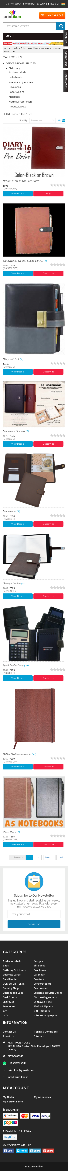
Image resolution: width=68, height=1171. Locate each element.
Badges (38, 961)
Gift (5, 1011)
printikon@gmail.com (20, 1070)
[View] (34, 152)
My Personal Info (13, 1101)
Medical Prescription (20, 101)
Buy (48, 193)
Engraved (9, 1001)
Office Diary (11, 831)
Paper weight (16, 91)
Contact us (9, 1031)
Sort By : (24, 120)
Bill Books (39, 965)
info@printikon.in (18, 1077)
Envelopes (15, 87)
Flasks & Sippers (43, 1006)
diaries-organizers (45, 997)
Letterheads (15, 77)
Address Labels (17, 72)
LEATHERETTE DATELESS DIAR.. (25, 260)
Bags (6, 965)
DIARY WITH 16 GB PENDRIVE (21, 181)
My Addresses (42, 1097)
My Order (8, 1097)
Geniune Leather (14, 583)
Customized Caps (13, 992)
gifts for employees (45, 1015)
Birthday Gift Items (14, 970)
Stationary (14, 68)
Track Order (29, 4)
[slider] (57, 185)
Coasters (39, 979)
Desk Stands (10, 997)
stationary (46, 48)
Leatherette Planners (16, 431)
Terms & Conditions (46, 1031)
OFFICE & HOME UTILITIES (20, 63)
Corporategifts (42, 983)
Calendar (39, 974)
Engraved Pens (43, 1001)
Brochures (40, 970)
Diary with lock (13, 359)
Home (7, 48)
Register (54, 4)
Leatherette (11, 511)
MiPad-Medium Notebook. (19, 754)
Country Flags (11, 988)
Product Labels (17, 106)
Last (61, 857)
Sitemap (39, 1036)
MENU (10, 36)
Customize (48, 273)
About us (8, 1036)
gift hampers (42, 1011)
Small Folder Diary (16, 665)
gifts (5, 1015)
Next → (49, 857)
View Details (17, 193)
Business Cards (12, 974)
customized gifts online (48, 992)
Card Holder (10, 979)
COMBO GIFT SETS (14, 983)
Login (42, 4)
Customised (41, 988)
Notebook (14, 96)
